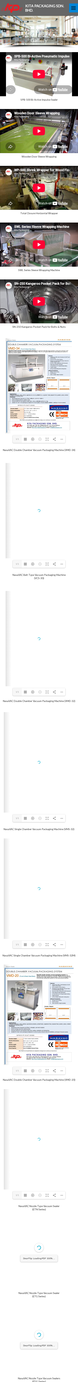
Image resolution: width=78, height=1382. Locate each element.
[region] (39, 32)
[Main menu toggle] (73, 7)
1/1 (17, 439)
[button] (4, 30)
